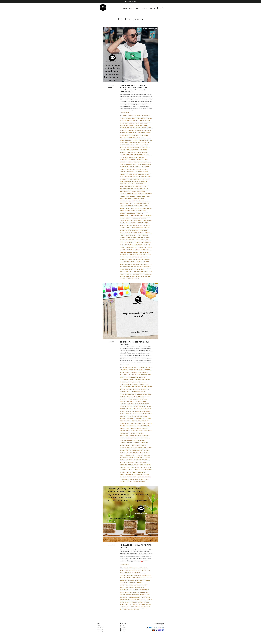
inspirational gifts (139, 186)
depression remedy (126, 162)
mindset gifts (140, 196)
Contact (98, 625)
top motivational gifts (131, 270)
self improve (140, 239)
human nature (142, 416)
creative (135, 382)
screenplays (138, 464)
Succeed (142, 604)
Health (122, 411)
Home (125, 8)
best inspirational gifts (132, 137)
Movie (122, 437)
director (129, 389)
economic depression (139, 391)
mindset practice (132, 426)
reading (140, 232)
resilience (137, 459)
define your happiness (136, 157)
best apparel (146, 127)
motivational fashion (143, 201)
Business (133, 568)
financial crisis (141, 401)
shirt (121, 244)
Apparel (141, 120)
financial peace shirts (132, 176)
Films (130, 399)
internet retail (125, 191)
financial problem (126, 404)
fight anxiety (124, 167)
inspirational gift (126, 186)
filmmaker (131, 398)
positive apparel (131, 217)
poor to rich (141, 599)
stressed (123, 252)
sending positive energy (143, 242)
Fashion (137, 166)
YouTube (123, 631)
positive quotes (125, 227)
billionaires (143, 567)
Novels (141, 438)
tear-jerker (132, 477)
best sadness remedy (134, 147)
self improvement (145, 465)
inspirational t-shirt (127, 189)
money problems (138, 198)
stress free (145, 249)
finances (145, 169)
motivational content (127, 201)
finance (136, 573)
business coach (132, 376)
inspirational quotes (127, 580)
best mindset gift (131, 142)
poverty (147, 455)
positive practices (133, 225)
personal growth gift (140, 212)
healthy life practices (142, 411)
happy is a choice (125, 408)
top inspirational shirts (142, 266)
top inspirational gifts (141, 264)
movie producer (130, 437)
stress (138, 249)
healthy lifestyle (126, 413)
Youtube (152, 8)
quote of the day (131, 602)
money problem (125, 432)
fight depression (135, 167)
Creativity (142, 382)
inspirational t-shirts (142, 189)
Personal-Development (137, 215)
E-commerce (138, 162)
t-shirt (129, 252)
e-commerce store (130, 164)
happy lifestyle (141, 183)
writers (148, 276)
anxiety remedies (131, 372)
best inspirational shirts (142, 139)
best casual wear (126, 128)
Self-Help (141, 240)
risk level (145, 234)
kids (121, 421)
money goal (139, 584)
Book (121, 568)
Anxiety (122, 118)
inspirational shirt (126, 188)
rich (135, 234)
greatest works (132, 406)
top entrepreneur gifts (132, 262)
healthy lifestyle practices (142, 413)
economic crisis (125, 391)
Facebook (123, 623)
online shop (130, 208)
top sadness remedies (141, 271)
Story (134, 472)
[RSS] (142, 19)
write (141, 479)
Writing (122, 278)
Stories (129, 472)
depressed (123, 159)
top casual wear (141, 257)
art (121, 374)
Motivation (123, 200)
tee (141, 252)
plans (148, 597)
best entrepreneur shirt (128, 132)
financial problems (134, 179)
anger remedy (146, 117)
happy (149, 406)
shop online (139, 244)
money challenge (132, 430)
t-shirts (135, 252)
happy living (124, 410)
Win (121, 609)
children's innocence (127, 379)
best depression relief (140, 128)
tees (144, 252)
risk (139, 234)
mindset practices (145, 426)
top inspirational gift (131, 263)
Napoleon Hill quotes (142, 596)
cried (147, 384)
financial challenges (127, 171)
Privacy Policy (100, 631)
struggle (148, 476)
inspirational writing (142, 580)
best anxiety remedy (134, 127)
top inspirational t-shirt (128, 268)
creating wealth (131, 570)
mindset (122, 426)
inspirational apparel (127, 184)
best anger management (135, 122)
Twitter (122, 625)
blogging (123, 376)
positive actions (130, 443)
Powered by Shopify (160, 624)
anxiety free (130, 118)
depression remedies (140, 161)
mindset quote (125, 428)
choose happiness (126, 381)
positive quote (145, 225)
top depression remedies (141, 259)
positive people (137, 223)
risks (139, 235)
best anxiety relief (132, 125)
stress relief (124, 251)
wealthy (133, 607)
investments (141, 191)
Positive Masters (160, 623)
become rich (133, 567)
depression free (142, 159)
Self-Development (130, 240)
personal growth (126, 212)
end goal (128, 572)
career (139, 568)
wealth (128, 276)
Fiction (144, 393)
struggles (123, 477)
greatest (123, 406)
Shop (131, 8)
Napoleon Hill (144, 594)
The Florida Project (144, 477)
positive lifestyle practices (136, 220)
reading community (126, 459)
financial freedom (142, 171)
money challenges (126, 198)
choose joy (136, 381)
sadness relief (125, 237)
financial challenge (140, 399)
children (142, 377)
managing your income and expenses (136, 194)
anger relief (124, 117)
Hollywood (132, 416)
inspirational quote (139, 579)
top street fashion (138, 273)
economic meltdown (126, 393)
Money (148, 196)
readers (134, 232)
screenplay (130, 462)
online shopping (140, 208)
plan (143, 597)
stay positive (142, 247)
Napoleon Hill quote (127, 596)
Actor (125, 367)
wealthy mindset (143, 607)
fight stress (131, 169)
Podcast (144, 8)
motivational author (127, 587)
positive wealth (143, 229)
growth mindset (125, 577)
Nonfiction (129, 438)
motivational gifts (126, 203)
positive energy (125, 218)
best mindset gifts (144, 142)
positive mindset (143, 222)
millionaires (124, 584)
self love (123, 467)
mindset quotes (136, 428)
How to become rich (138, 577)
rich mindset (134, 604)
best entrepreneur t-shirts (133, 134)
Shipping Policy (100, 627)
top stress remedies (136, 274)
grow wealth (146, 575)
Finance (138, 169)
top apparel (130, 257)
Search (98, 623)
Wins (125, 609)
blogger (144, 150)
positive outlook (125, 223)
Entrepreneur (136, 572)
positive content (144, 217)
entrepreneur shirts (127, 166)
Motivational (124, 433)
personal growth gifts (127, 213)
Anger (125, 115)
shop (131, 244)
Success (148, 604)
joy (148, 420)
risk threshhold (131, 235)
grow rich (127, 181)
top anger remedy (136, 254)
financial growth (126, 173)
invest (134, 191)
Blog (138, 8)
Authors (123, 122)
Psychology (144, 230)
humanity (123, 418)
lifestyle (123, 193)
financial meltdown (142, 403)
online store (141, 440)
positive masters (130, 222)
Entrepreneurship (126, 573)
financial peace (131, 174)
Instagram (123, 629)
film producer (141, 396)
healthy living (125, 415)
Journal (134, 420)
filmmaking (123, 399)
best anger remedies (132, 123)
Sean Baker (147, 464)
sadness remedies (137, 237)
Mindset (122, 196)
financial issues (138, 173)
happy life (131, 183)
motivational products (141, 203)
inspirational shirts (141, 188)
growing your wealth (139, 181)
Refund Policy (100, 629)
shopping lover (137, 245)
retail (130, 234)
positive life (136, 218)
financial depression (127, 403)
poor (121, 443)
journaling (142, 420)
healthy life (130, 411)
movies (122, 438)
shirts (127, 244)
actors (130, 367)
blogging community (134, 152)
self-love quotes (134, 469)
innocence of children (143, 418)
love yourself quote (134, 423)
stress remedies (135, 251)
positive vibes (132, 229)
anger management (143, 115)
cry (121, 386)
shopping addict (125, 245)
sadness (145, 235)
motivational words (127, 206)
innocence (130, 418)
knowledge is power (136, 582)
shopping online (131, 247)
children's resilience (143, 379)
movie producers (142, 437)
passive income (130, 210)
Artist (126, 374)
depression (132, 159)
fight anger (146, 166)
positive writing (125, 230)
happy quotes (143, 410)
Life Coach (131, 421)
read (142, 457)
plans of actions (125, 599)
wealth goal (145, 606)
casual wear (138, 154)
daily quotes (142, 570)
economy (137, 393)
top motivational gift (132, 269)
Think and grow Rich (127, 606)
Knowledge (124, 582)
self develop (130, 239)
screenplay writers (126, 464)
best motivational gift (127, 144)
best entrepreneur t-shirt (134, 134)
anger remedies (135, 117)
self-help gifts (129, 242)
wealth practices (138, 276)
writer (147, 479)
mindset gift (130, 196)
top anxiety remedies (132, 256)
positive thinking (137, 227)
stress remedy (146, 251)
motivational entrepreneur (129, 590)
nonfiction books (134, 597)
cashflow (129, 154)
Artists (131, 374)
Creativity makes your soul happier (132, 384)
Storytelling (142, 472)
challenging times (132, 377)
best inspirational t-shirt (128, 140)
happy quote (133, 410)
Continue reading (124, 112)
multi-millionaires (132, 594)
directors (136, 389)
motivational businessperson (139, 589)
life (125, 421)
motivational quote (126, 205)
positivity (135, 230)
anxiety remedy (132, 120)
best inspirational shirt (132, 138)
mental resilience (143, 425)
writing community (132, 278)
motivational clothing (136, 200)
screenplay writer (141, 462)
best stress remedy (133, 150)
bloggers (123, 152)
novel (136, 438)
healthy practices (137, 415)
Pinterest (123, 627)
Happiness (123, 183)
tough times (134, 479)
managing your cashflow (135, 193)
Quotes (127, 232)
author (147, 120)
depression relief (126, 161)
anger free (132, 115)
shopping (147, 244)
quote (122, 232)
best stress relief (132, 149)
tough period (124, 479)
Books (127, 568)
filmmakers (140, 398)
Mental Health (144, 195)
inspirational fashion (143, 184)
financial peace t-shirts (134, 178)
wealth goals (124, 607)
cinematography (125, 382)
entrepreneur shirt (144, 164)
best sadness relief (131, 145)
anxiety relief (140, 118)
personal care (141, 210)
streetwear (130, 249)
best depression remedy (143, 130)
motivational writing (142, 435)
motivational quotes (141, 205)
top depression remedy (127, 261)
